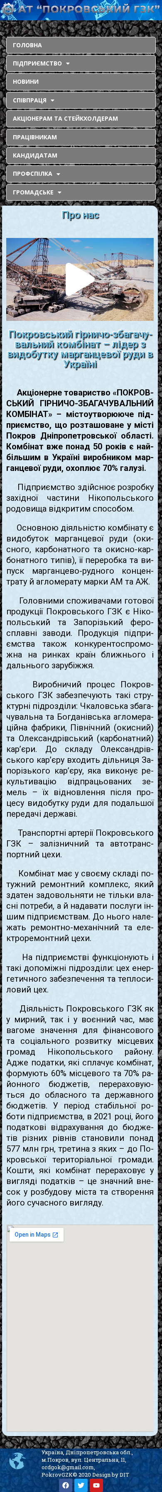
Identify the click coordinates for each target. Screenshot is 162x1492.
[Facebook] (65, 1485)
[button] (80, 279)
